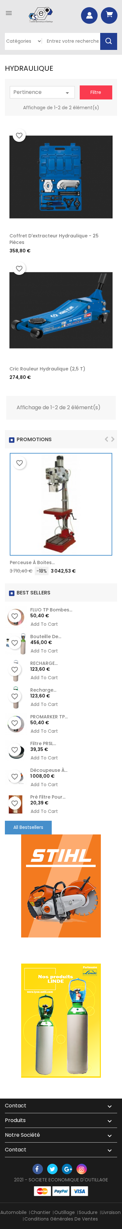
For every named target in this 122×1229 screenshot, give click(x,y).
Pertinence (42, 92)
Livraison (111, 1212)
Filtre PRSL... (43, 743)
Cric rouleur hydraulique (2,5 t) (47, 369)
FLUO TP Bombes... (51, 610)
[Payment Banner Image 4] (79, 1191)
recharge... (43, 690)
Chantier (40, 1212)
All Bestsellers (28, 827)
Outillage (64, 1212)
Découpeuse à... (48, 770)
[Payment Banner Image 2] (61, 1191)
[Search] (108, 41)
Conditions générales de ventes (61, 1219)
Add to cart (104, 564)
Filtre (95, 92)
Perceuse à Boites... (32, 562)
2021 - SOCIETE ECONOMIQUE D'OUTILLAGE (61, 1180)
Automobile (13, 1212)
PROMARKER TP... (49, 716)
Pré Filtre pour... (47, 797)
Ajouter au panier (104, 237)
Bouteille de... (45, 636)
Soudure (88, 1212)
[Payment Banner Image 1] (42, 1191)
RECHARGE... (44, 663)
